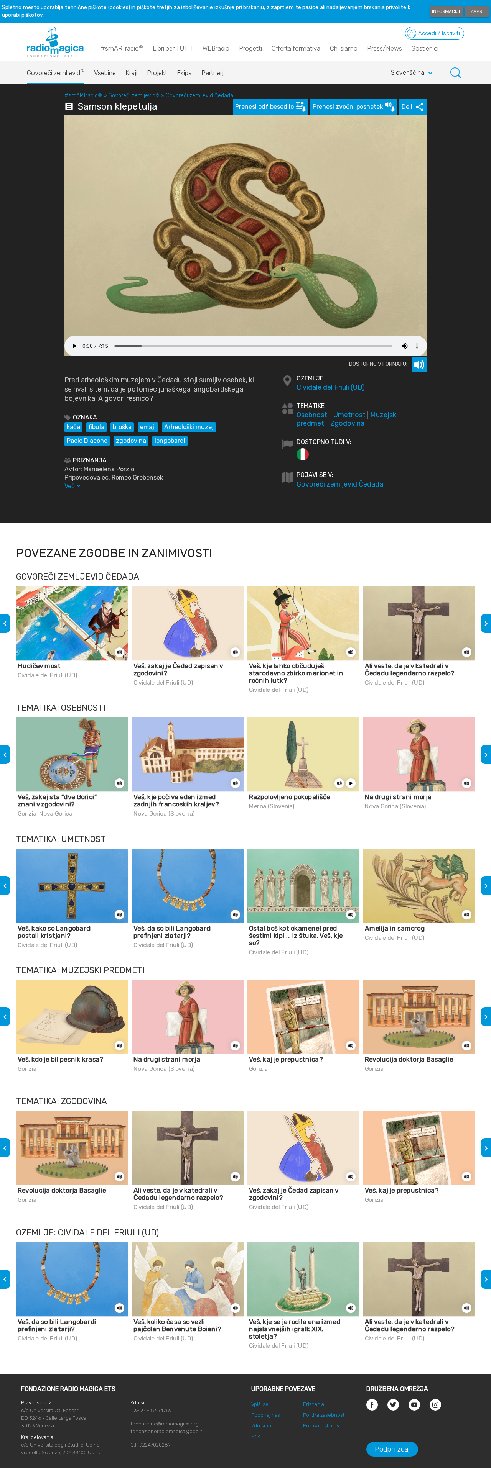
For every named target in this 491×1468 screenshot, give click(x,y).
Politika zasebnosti (324, 1415)
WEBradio (216, 48)
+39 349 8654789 (151, 1410)
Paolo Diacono (87, 440)
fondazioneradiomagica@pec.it (166, 1431)
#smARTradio (122, 48)
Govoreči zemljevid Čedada (199, 95)
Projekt (157, 73)
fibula (96, 427)
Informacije (446, 11)
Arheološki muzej (189, 427)
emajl (148, 427)
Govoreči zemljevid (55, 72)
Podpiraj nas (265, 1415)
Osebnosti (313, 415)
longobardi (170, 440)
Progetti (250, 48)
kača (73, 427)
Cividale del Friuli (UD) (331, 387)
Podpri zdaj (392, 1449)
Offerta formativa (296, 48)
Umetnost (349, 415)
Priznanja (313, 1404)
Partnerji (213, 73)
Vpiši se (260, 1404)
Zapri (477, 11)
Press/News (384, 48)
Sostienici (425, 48)
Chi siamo (344, 48)
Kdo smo (261, 1426)
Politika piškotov (321, 1426)
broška (122, 427)
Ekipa (184, 73)
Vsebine (105, 73)
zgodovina (131, 440)
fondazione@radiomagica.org (164, 1424)
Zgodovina (347, 423)
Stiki (256, 1436)
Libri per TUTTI (173, 48)
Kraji (131, 73)
